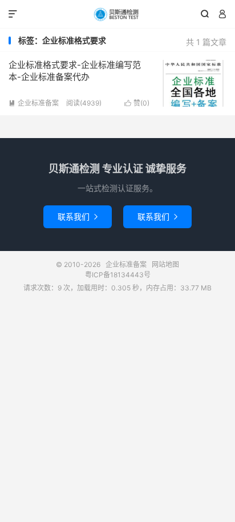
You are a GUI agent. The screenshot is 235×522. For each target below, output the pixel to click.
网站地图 (165, 264)
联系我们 (78, 216)
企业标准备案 (117, 14)
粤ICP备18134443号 (118, 274)
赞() (136, 103)
